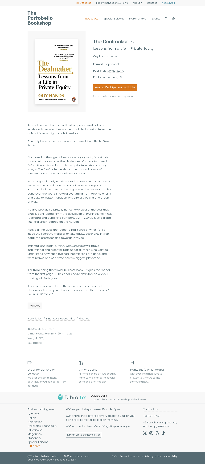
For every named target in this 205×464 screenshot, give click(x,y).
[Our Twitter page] (145, 433)
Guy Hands (105, 56)
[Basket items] (173, 18)
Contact (152, 2)
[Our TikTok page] (163, 433)
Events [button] (156, 18)
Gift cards (85, 2)
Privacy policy (153, 456)
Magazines (35, 434)
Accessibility (170, 456)
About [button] (136, 2)
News (112, 2)
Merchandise (137, 18)
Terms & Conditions (131, 456)
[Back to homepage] (40, 18)
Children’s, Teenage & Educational (42, 428)
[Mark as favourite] (132, 42)
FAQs (115, 456)
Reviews (35, 305)
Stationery (34, 438)
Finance (84, 318)
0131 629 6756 (151, 416)
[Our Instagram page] (151, 433)
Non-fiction (35, 318)
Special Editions (113, 18)
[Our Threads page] (157, 433)
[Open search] (166, 18)
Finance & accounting (60, 318)
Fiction (32, 418)
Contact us (150, 409)
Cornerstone (115, 71)
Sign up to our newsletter (85, 434)
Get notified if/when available (115, 87)
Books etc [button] (91, 18)
